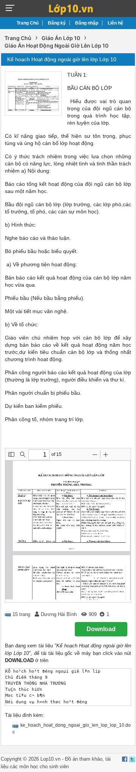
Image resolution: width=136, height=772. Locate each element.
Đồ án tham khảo (83, 759)
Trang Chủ (28, 23)
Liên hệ (115, 23)
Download (101, 629)
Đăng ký (57, 23)
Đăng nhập (86, 23)
